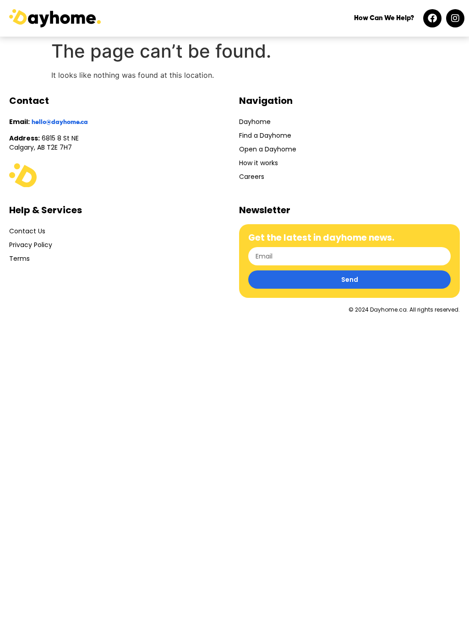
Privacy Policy (30, 244)
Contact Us (27, 231)
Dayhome (255, 121)
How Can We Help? (384, 18)
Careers (251, 176)
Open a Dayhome (267, 149)
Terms (19, 258)
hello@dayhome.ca (60, 122)
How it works (258, 162)
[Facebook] (432, 18)
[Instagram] (455, 18)
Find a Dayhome (265, 135)
